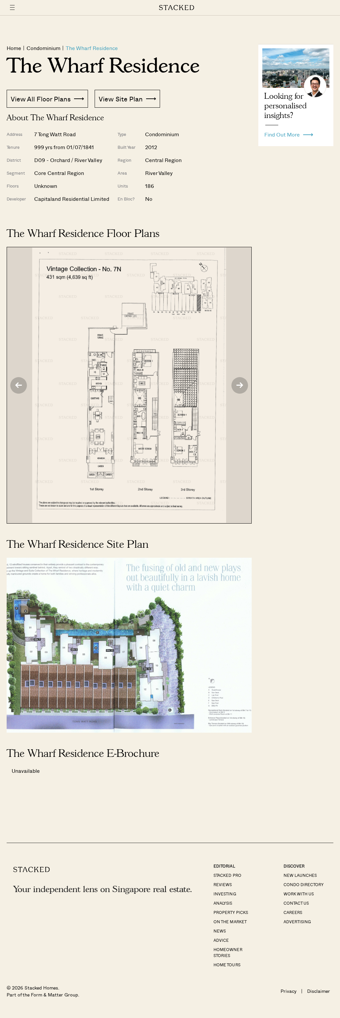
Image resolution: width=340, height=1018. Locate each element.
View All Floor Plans (41, 99)
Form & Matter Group (54, 994)
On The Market (229, 922)
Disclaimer (318, 991)
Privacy (289, 991)
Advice (221, 940)
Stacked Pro (227, 875)
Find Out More (282, 133)
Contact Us (296, 903)
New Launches (300, 875)
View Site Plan (120, 99)
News (219, 931)
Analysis (222, 903)
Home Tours (226, 965)
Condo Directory (304, 884)
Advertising (297, 922)
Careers (293, 912)
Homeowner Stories (227, 952)
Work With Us (299, 894)
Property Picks (230, 912)
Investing (224, 894)
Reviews (222, 884)
